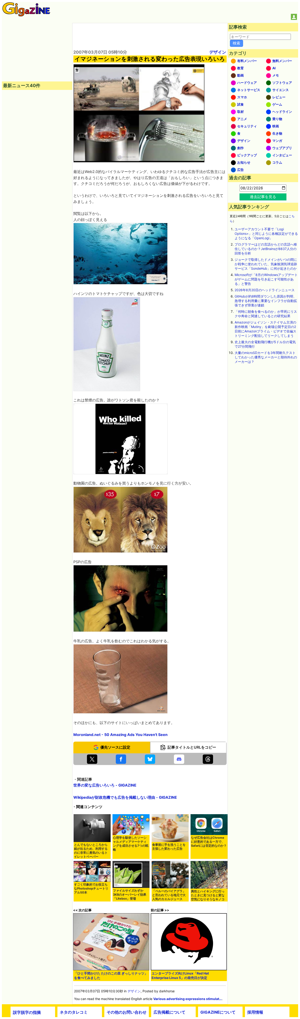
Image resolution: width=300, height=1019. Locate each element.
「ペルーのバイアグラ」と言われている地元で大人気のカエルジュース (169, 895)
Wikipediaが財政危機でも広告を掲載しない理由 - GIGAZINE (125, 797)
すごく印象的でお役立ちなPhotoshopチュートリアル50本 (91, 888)
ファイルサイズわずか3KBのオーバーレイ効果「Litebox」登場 (129, 894)
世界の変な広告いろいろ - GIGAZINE (104, 785)
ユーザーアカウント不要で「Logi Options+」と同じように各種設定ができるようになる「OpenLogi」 (266, 233)
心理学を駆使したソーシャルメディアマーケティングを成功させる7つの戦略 (130, 843)
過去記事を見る (263, 196)
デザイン (217, 52)
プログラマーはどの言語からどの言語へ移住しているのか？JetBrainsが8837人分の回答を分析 (266, 248)
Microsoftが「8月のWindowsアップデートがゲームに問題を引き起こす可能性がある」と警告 (266, 279)
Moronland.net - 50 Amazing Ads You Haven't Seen (120, 734)
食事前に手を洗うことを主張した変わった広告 (169, 846)
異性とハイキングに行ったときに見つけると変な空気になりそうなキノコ (208, 895)
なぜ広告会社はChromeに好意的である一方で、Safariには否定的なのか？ (209, 841)
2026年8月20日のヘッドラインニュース (265, 290)
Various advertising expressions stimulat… (187, 999)
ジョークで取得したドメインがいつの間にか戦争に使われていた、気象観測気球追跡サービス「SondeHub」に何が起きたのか (266, 264)
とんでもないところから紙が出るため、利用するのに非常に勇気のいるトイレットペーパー (91, 850)
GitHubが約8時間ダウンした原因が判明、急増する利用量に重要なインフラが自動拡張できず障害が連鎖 (266, 300)
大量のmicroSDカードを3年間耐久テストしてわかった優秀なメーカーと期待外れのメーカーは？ (266, 357)
